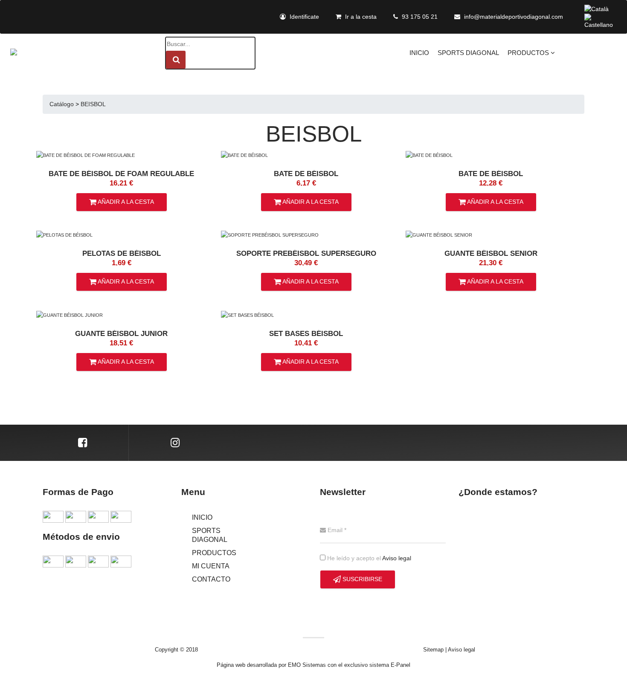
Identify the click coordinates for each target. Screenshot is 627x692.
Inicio (419, 52)
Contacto (211, 579)
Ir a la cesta (360, 16)
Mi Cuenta (210, 566)
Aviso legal (396, 558)
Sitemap (433, 649)
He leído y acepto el (368, 558)
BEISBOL (93, 104)
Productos (529, 52)
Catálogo (61, 104)
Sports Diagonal (468, 52)
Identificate (303, 16)
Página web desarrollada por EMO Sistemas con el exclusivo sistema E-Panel (313, 665)
